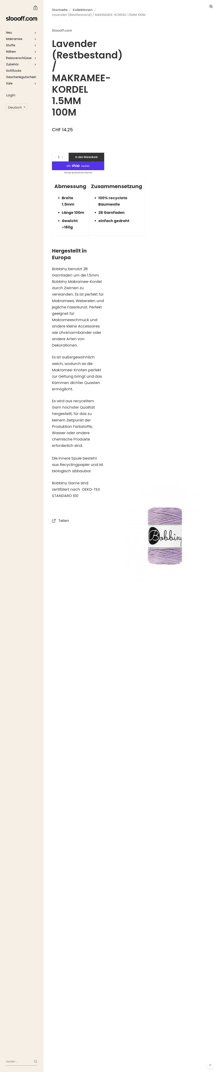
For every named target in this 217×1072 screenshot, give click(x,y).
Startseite (60, 10)
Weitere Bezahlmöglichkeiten (78, 173)
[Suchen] (35, 1061)
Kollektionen (82, 10)
